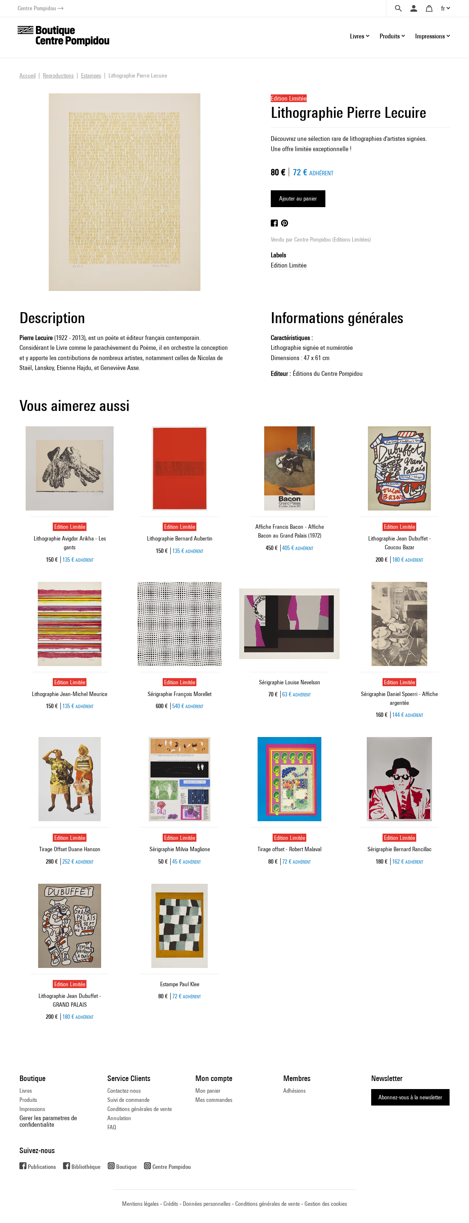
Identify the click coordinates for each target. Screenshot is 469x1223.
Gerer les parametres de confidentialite (48, 1121)
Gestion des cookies (325, 1203)
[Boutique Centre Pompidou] (63, 35)
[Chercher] (398, 8)
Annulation (119, 1118)
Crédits (170, 1203)
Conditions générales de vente (139, 1109)
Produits (28, 1099)
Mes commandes (213, 1099)
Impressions (32, 1109)
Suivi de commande (128, 1099)
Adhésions (294, 1090)
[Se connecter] (413, 8)
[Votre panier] (429, 8)
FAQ (111, 1127)
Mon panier (208, 1090)
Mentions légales (140, 1203)
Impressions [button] (430, 36)
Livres (25, 1090)
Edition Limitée (289, 265)
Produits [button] (390, 36)
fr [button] (443, 8)
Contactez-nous (124, 1090)
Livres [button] (357, 36)
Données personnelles (206, 1203)
